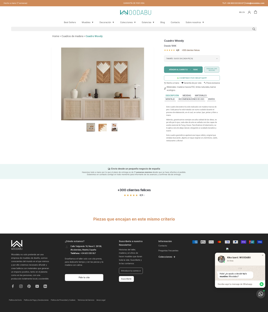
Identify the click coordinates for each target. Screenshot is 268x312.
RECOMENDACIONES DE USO (191, 99)
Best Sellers (70, 22)
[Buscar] (134, 29)
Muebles (88, 22)
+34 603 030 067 (88, 253)
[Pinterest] (29, 286)
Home (55, 36)
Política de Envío (15, 300)
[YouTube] (37, 286)
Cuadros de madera (72, 36)
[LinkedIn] (45, 286)
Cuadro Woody (94, 36)
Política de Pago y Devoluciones (36, 300)
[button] (262, 255)
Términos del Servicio (86, 300)
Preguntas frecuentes (168, 250)
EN (244, 12)
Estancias (148, 22)
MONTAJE (170, 99)
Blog (162, 22)
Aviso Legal (100, 300)
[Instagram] (21, 286)
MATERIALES (201, 95)
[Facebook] (13, 286)
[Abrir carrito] (255, 12)
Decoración (107, 22)
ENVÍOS (211, 99)
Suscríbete (126, 279)
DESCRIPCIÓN (172, 95)
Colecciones (128, 22)
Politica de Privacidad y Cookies (63, 300)
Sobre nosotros (195, 22)
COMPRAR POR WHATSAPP (193, 78)
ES (240, 12)
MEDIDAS (187, 95)
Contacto (175, 22)
